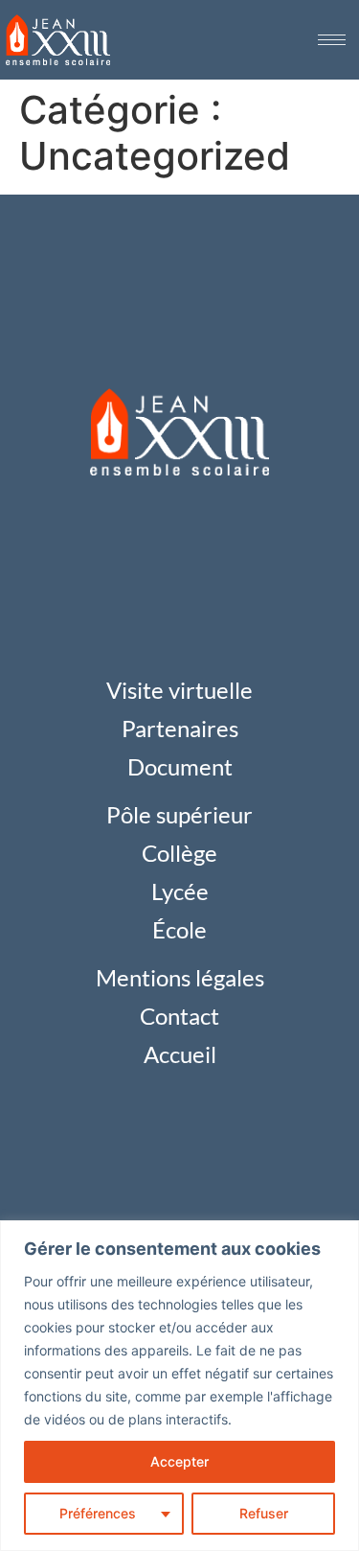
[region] (179, 1385)
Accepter (179, 1461)
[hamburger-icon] (331, 40)
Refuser (263, 1513)
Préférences (97, 1513)
